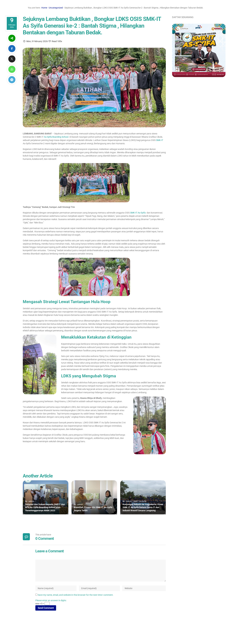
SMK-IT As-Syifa (138, 212)
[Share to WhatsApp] (12, 69)
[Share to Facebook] (12, 48)
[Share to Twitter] (12, 59)
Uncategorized (56, 7)
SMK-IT (159, 140)
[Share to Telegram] (12, 79)
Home (44, 7)
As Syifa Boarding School (56, 137)
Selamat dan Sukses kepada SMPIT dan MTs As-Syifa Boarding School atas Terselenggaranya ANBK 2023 (45, 507)
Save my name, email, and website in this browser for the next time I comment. (75, 595)
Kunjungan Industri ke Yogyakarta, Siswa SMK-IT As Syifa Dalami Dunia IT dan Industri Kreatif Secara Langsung (143, 507)
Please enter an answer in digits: (50, 600)
